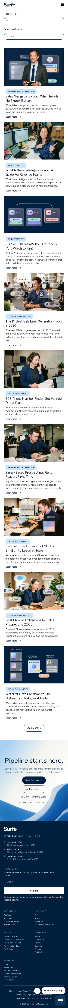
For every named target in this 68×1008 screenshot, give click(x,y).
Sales (37, 915)
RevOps (38, 918)
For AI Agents (9, 949)
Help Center (9, 968)
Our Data (38, 946)
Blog (6, 964)
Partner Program (10, 977)
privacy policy (42, 897)
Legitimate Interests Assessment (30, 999)
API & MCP (8, 918)
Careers (38, 943)
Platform (7, 915)
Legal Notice (32, 995)
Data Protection (45, 995)
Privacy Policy (22, 991)
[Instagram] (35, 836)
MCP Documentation (12, 974)
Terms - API (20, 995)
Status (12, 991)
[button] (62, 4)
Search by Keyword (13, 29)
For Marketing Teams (12, 946)
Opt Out (48, 999)
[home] (9, 5)
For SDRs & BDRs (11, 937)
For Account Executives (14, 940)
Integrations (9, 924)
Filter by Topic (11, 14)
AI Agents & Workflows (44, 924)
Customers (39, 940)
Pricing (38, 949)
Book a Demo (40, 952)
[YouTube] (39, 836)
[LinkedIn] (30, 836)
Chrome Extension (11, 921)
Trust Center (9, 980)
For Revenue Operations (14, 943)
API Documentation (12, 971)
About (37, 937)
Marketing (39, 921)
